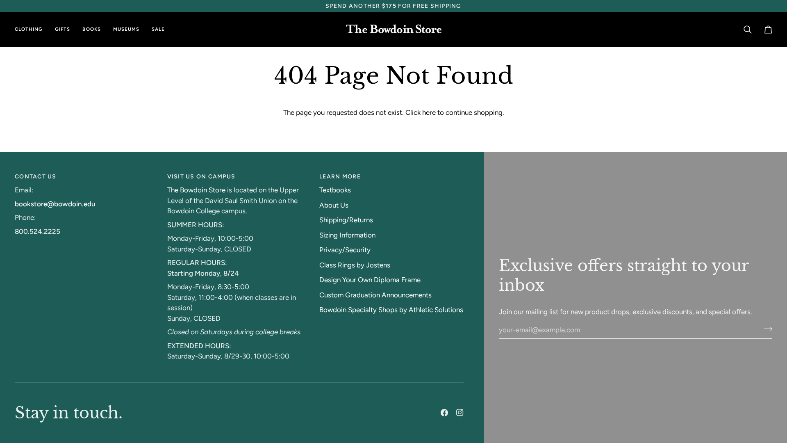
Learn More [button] (340, 176)
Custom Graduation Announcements (375, 295)
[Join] (765, 328)
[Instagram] (460, 412)
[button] (32, 29)
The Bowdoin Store (196, 190)
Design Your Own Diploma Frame (370, 280)
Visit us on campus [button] (201, 176)
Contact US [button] (36, 176)
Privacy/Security (345, 250)
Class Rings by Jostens (354, 265)
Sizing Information (347, 235)
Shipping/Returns (346, 220)
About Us (333, 205)
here (429, 112)
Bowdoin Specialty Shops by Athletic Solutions (391, 310)
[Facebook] (444, 412)
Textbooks (335, 190)
